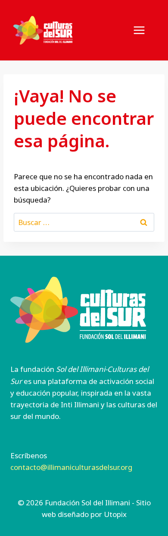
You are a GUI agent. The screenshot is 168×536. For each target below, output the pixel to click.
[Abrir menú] (143, 30)
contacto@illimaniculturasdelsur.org (71, 467)
